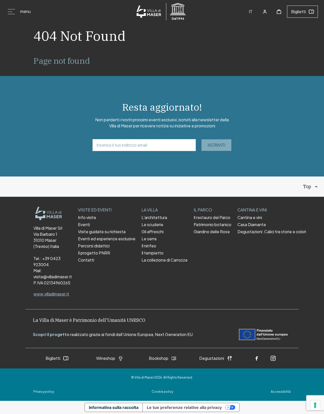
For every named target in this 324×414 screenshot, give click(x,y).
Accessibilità (281, 391)
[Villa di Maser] (48, 213)
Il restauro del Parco (212, 217)
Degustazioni (211, 358)
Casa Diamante (251, 224)
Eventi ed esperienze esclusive (106, 238)
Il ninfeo (148, 245)
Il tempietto (152, 252)
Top (307, 186)
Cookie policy (162, 391)
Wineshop (105, 358)
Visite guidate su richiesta (102, 231)
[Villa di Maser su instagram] (273, 358)
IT (250, 11)
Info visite (87, 217)
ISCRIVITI (216, 145)
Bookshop (158, 358)
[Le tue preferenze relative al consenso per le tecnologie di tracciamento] (315, 405)
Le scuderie (152, 224)
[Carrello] (279, 12)
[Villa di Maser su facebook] (257, 358)
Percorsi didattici (94, 245)
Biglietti (298, 11)
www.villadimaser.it (51, 294)
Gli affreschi (152, 231)
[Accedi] (265, 12)
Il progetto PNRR (94, 252)
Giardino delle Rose (212, 231)
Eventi (84, 224)
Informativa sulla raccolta (113, 407)
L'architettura (154, 217)
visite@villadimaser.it (52, 276)
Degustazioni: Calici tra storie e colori (271, 231)
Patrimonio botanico (212, 224)
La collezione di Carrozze (164, 260)
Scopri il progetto (51, 334)
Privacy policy (43, 391)
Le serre (149, 238)
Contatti (86, 260)
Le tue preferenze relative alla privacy (184, 407)
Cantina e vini (249, 217)
